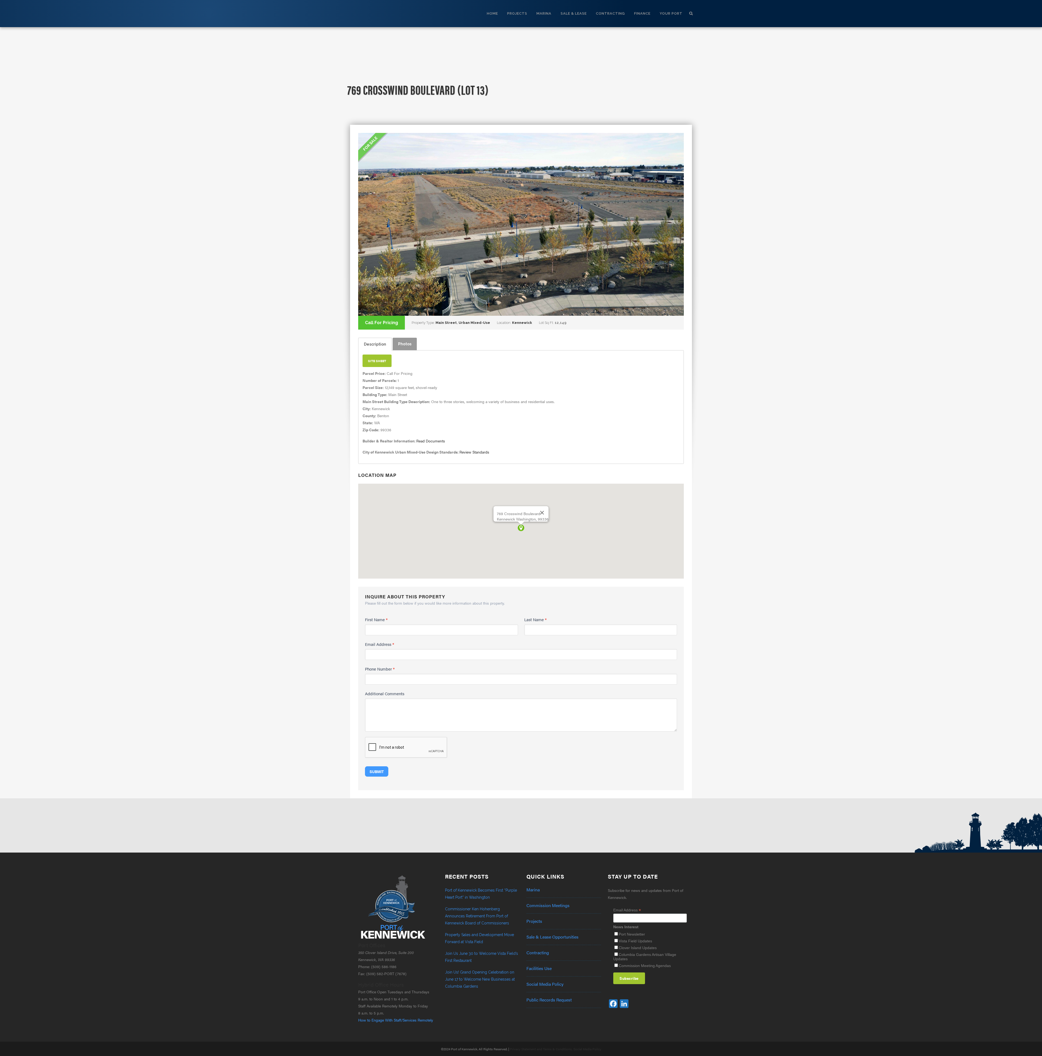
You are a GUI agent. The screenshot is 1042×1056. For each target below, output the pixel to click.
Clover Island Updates (638, 948)
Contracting (537, 953)
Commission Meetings (548, 905)
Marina (533, 890)
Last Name (535, 619)
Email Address (379, 644)
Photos (404, 344)
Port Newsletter (632, 934)
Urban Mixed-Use (474, 323)
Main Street (446, 323)
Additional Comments (384, 693)
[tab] (375, 344)
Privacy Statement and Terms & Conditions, (541, 1049)
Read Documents (430, 441)
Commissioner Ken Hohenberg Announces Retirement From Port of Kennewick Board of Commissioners (477, 916)
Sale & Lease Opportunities (552, 937)
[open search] (691, 12)
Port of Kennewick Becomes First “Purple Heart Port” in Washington (481, 893)
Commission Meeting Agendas (645, 966)
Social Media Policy (545, 984)
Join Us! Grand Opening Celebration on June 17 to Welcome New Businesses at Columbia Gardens (480, 979)
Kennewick (522, 323)
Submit (377, 771)
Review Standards (474, 452)
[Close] (542, 512)
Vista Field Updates (635, 941)
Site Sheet (377, 360)
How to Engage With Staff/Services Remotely (395, 1020)
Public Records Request (549, 1000)
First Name (376, 619)
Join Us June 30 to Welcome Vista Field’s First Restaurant (481, 957)
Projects (534, 921)
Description (375, 344)
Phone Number (380, 669)
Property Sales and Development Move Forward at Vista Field (479, 938)
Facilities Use (539, 968)
